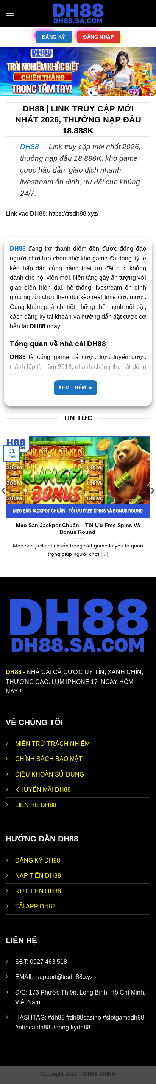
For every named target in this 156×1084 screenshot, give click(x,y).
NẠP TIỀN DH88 (38, 875)
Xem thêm (72, 388)
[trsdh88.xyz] (78, 13)
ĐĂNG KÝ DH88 (37, 860)
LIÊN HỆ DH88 (35, 805)
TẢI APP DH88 (35, 906)
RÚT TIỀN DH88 (38, 891)
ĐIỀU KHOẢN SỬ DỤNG (49, 774)
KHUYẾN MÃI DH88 (43, 789)
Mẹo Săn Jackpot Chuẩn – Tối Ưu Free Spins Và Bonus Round (78, 528)
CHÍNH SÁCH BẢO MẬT (49, 759)
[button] (10, 13)
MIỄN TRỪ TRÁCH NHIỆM (52, 743)
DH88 (29, 147)
